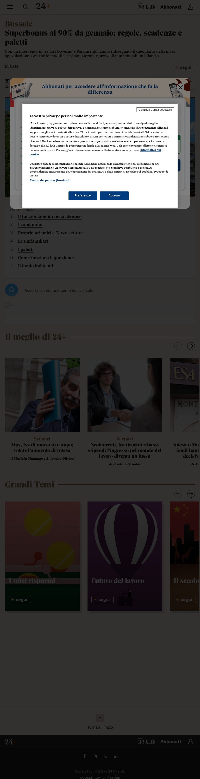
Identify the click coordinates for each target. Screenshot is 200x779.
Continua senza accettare (155, 109)
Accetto (114, 195)
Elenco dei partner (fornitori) (50, 180)
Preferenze (83, 195)
